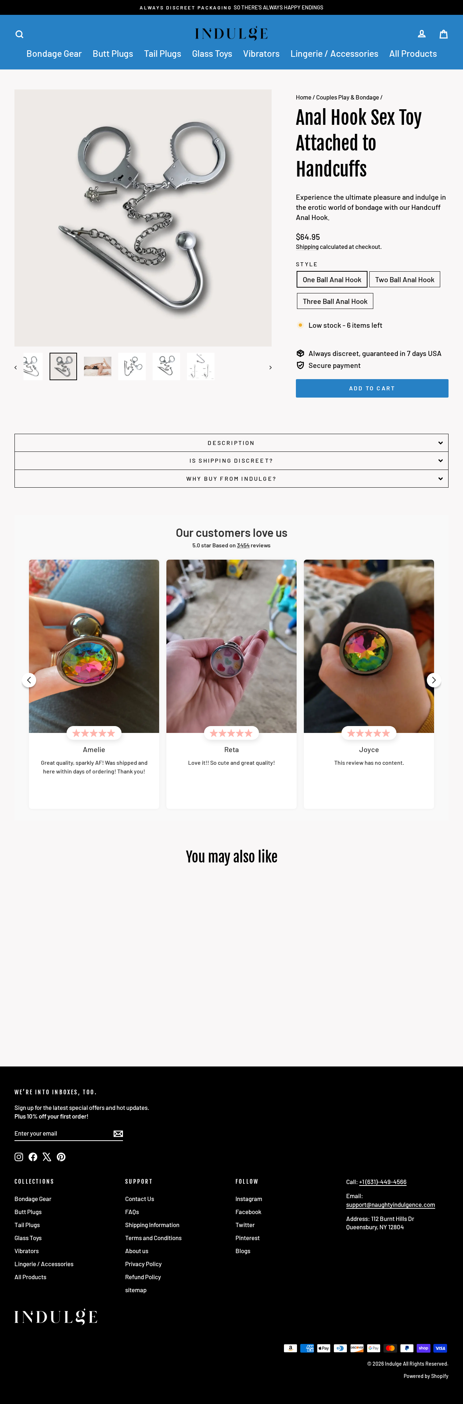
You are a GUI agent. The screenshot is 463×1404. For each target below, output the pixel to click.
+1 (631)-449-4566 (383, 1181)
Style (307, 263)
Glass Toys (212, 53)
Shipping (307, 246)
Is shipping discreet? (231, 460)
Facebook (248, 1211)
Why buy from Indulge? (231, 478)
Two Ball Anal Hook (404, 279)
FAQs (132, 1211)
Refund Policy (143, 1276)
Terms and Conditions (153, 1237)
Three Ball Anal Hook (335, 301)
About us (136, 1250)
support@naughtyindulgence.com (390, 1204)
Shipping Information (152, 1224)
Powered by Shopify (426, 1376)
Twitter (245, 1224)
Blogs (242, 1250)
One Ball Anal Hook (332, 279)
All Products (413, 53)
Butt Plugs (113, 53)
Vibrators (261, 53)
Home (303, 97)
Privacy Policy (143, 1263)
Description (231, 442)
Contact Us (139, 1198)
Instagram (248, 1198)
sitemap (135, 1289)
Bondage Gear (54, 53)
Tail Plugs (162, 53)
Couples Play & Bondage (347, 97)
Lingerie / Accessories (334, 53)
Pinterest (247, 1237)
